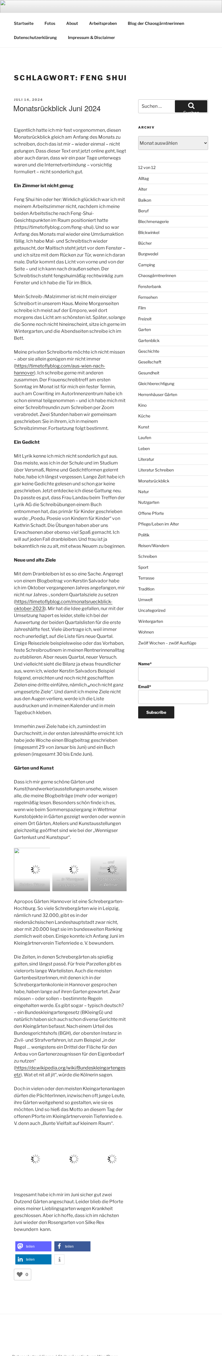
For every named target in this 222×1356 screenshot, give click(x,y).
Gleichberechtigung (156, 383)
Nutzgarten (148, 502)
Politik (143, 534)
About (72, 23)
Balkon (144, 200)
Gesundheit (148, 372)
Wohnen (146, 631)
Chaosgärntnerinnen (157, 275)
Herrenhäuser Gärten (157, 394)
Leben (144, 448)
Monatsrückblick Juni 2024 (57, 108)
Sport (143, 567)
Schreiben (147, 556)
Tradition (146, 588)
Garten (144, 329)
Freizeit (144, 318)
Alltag (143, 178)
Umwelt (145, 599)
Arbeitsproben (103, 23)
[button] (33, 1246)
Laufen (144, 437)
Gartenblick (149, 340)
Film (142, 307)
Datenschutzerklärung (35, 37)
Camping (146, 264)
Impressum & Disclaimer (91, 37)
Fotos (50, 23)
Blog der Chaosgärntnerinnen (156, 23)
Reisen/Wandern (153, 545)
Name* (145, 663)
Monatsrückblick (153, 480)
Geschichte (148, 351)
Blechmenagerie (153, 221)
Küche (144, 415)
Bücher (145, 243)
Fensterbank (149, 286)
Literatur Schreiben (156, 469)
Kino (142, 405)
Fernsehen (148, 297)
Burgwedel (148, 253)
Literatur (146, 459)
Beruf (143, 210)
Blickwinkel (148, 232)
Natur (143, 491)
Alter (142, 189)
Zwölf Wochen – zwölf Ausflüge (167, 642)
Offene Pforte (151, 513)
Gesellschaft (149, 361)
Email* (144, 686)
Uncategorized (151, 610)
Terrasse (146, 577)
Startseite (24, 23)
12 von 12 (147, 167)
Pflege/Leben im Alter (158, 523)
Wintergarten (150, 621)
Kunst (143, 426)
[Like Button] (19, 1274)
